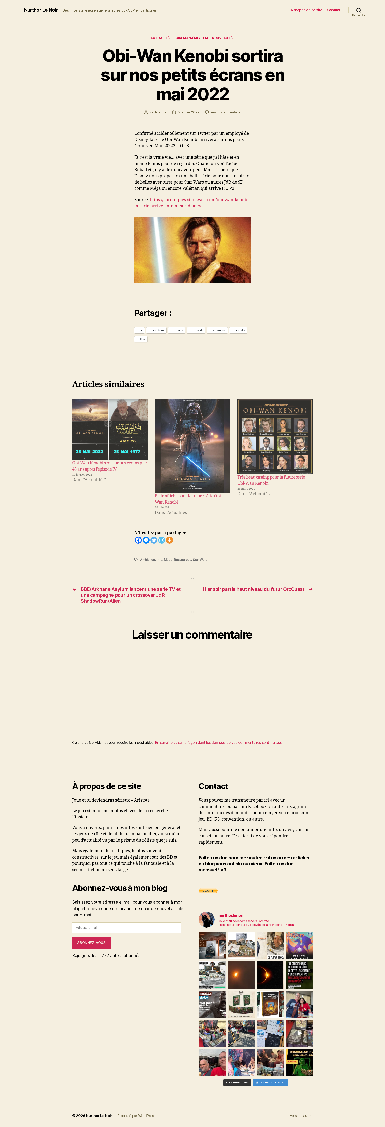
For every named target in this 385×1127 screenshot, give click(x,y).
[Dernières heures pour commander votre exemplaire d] (212, 1004)
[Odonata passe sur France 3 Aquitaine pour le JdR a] (270, 1062)
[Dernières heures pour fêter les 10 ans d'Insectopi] (241, 1004)
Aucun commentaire (225, 112)
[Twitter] (153, 540)
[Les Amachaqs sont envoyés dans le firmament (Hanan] (270, 945)
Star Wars (200, 560)
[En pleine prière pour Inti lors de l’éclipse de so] (241, 975)
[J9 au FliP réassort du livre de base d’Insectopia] (299, 1033)
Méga (168, 560)
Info (159, 560)
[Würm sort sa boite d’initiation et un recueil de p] (212, 945)
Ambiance (147, 560)
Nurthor (160, 112)
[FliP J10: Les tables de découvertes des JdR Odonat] (270, 1033)
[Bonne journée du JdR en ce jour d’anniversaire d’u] (270, 1004)
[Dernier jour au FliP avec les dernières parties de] (212, 1033)
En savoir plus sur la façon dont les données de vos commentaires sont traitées (218, 742)
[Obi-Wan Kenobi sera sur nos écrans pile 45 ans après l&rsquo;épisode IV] (110, 429)
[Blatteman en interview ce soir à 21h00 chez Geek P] (299, 1062)
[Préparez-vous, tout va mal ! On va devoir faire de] (299, 975)
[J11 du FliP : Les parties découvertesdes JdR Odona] (241, 1033)
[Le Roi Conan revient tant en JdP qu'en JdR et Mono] (212, 975)
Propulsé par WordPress (136, 1116)
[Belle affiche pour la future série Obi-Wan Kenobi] (192, 446)
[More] (169, 540)
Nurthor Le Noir (41, 10)
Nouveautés (223, 38)
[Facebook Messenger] (146, 540)
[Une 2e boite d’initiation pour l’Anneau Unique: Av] (241, 945)
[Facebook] (138, 540)
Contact (333, 10)
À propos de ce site (306, 10)
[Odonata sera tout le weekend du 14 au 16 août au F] (299, 945)
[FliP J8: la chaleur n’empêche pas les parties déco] (212, 1062)
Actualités (161, 38)
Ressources (182, 560)
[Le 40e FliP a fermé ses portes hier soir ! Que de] (299, 1004)
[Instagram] (161, 540)
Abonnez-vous (91, 943)
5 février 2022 (188, 112)
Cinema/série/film (192, 38)
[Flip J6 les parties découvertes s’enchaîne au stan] (241, 1062)
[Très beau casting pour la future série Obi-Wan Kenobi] (275, 436)
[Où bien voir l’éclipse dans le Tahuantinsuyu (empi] (270, 975)
